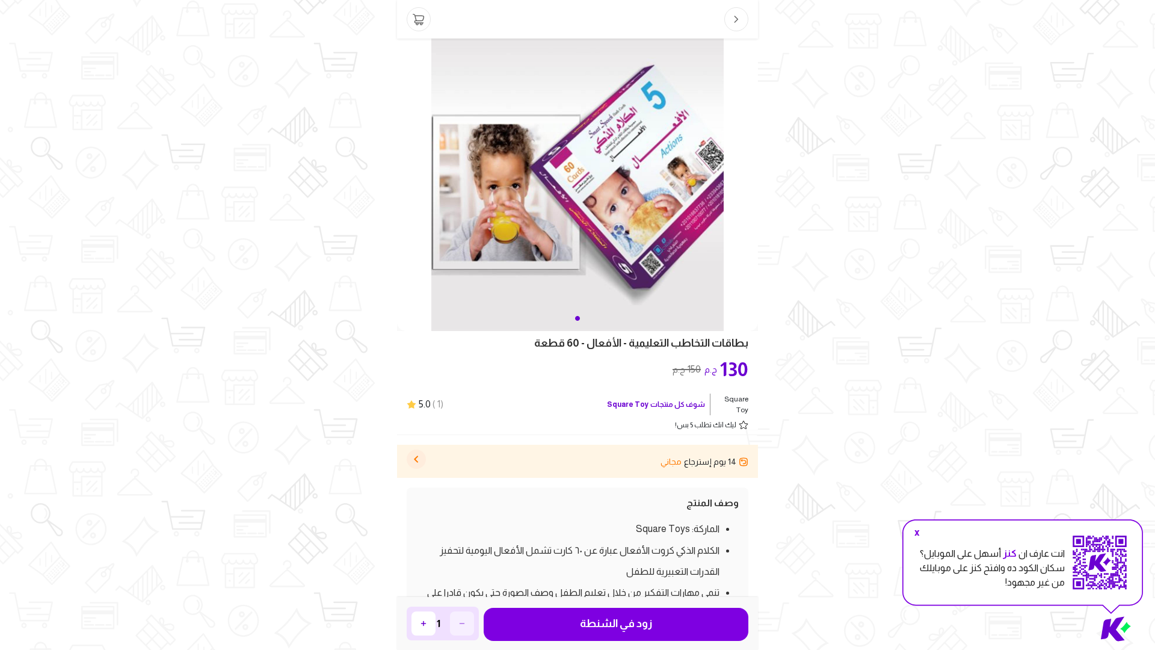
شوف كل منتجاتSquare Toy (656, 404)
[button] (577, 318)
